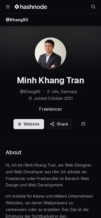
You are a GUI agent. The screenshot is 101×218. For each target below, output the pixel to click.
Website (32, 124)
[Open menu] (7, 6)
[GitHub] (83, 124)
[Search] (93, 6)
